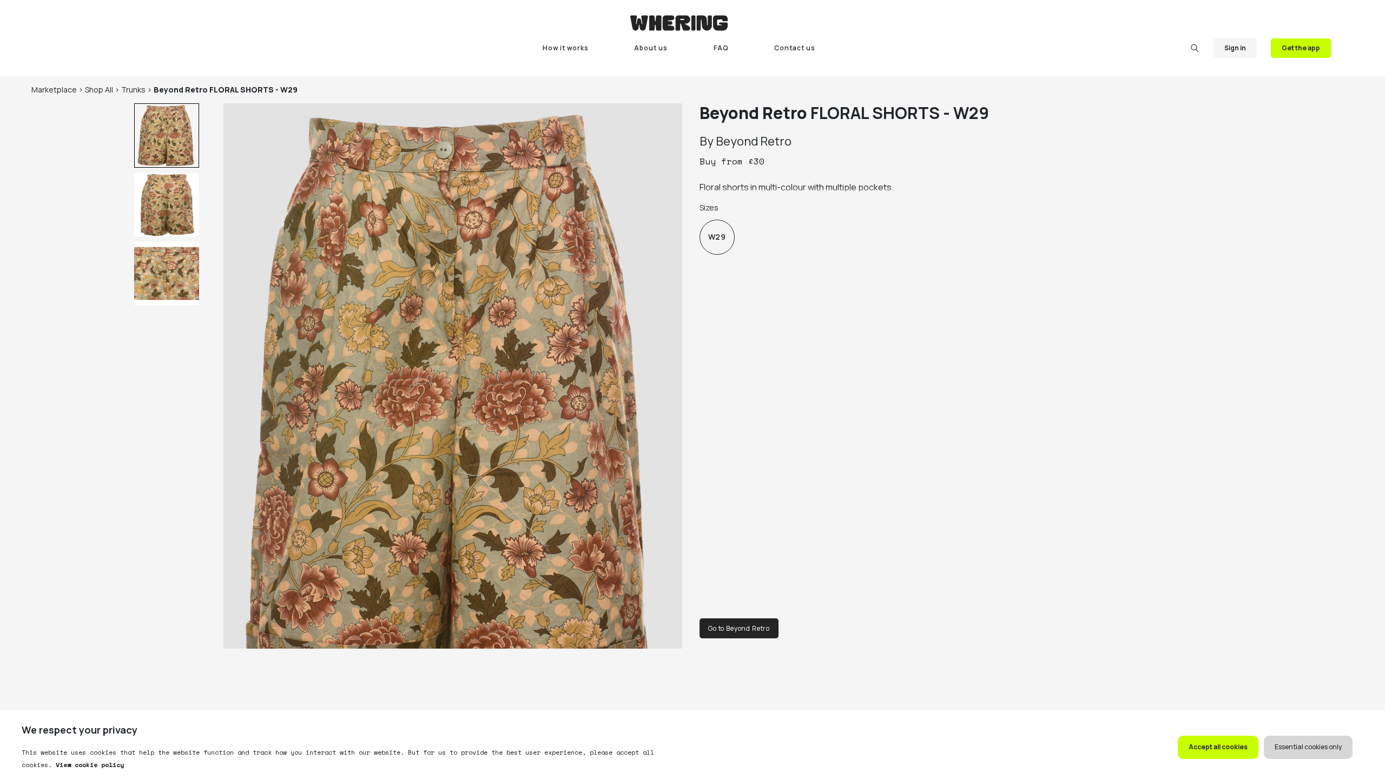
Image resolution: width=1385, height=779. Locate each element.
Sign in (1235, 47)
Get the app (1301, 47)
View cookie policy (88, 764)
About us (651, 47)
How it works (566, 47)
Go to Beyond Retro (739, 628)
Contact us (794, 47)
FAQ (721, 47)
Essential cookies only (1308, 746)
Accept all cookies (1218, 746)
